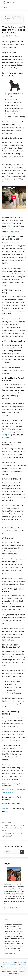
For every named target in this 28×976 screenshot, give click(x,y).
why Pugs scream (12, 232)
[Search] (22, 852)
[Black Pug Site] (10, 2)
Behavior (11, 16)
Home (6, 16)
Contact (19, 964)
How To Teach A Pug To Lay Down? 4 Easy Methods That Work (13, 828)
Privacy (24, 964)
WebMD (5, 803)
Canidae (5, 809)
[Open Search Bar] (26, 2)
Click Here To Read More (11, 908)
